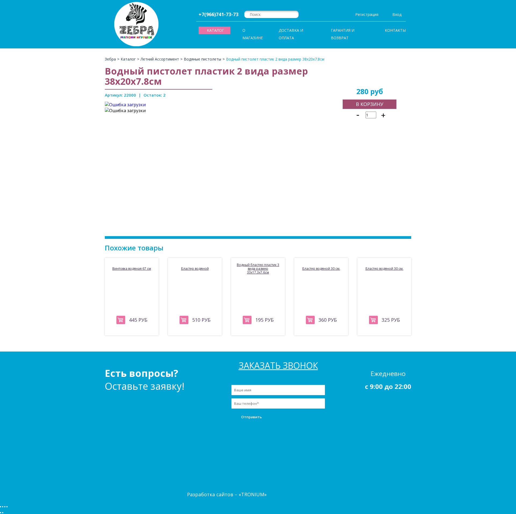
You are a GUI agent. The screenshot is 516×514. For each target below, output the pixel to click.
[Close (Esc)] (0, 506)
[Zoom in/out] (7, 506)
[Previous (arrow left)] (0, 512)
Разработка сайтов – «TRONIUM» (227, 494)
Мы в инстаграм (273, 434)
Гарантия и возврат (342, 34)
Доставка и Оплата (291, 34)
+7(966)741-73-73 (218, 14)
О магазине (252, 34)
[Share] (2, 506)
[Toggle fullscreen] (4, 506)
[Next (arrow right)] (2, 512)
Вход (397, 14)
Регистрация (366, 14)
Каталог (372, 437)
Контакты (395, 30)
